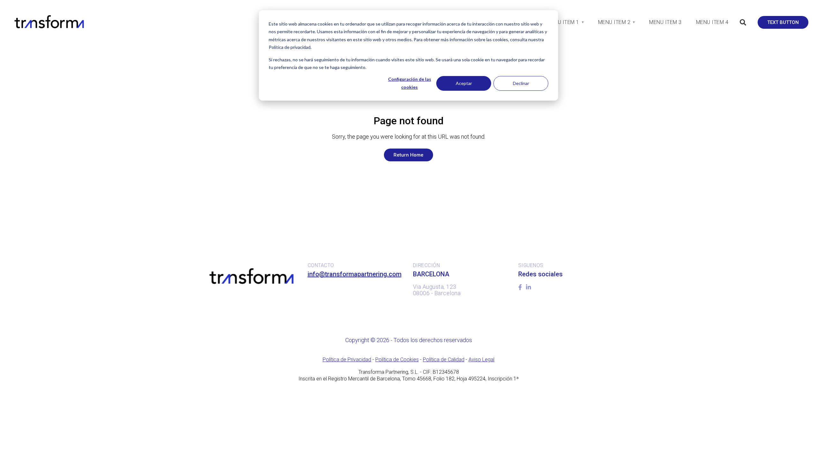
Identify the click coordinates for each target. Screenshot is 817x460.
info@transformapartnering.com (354, 274)
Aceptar (464, 83)
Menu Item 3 (665, 22)
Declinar (521, 83)
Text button (783, 22)
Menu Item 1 (563, 22)
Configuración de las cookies (409, 83)
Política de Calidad (443, 359)
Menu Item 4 (712, 22)
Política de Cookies (397, 359)
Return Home (408, 155)
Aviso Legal (481, 359)
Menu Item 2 (614, 22)
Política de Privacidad (347, 359)
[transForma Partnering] (48, 22)
